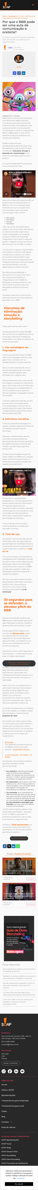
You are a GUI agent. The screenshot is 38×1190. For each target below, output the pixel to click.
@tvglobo (9, 742)
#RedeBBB (17, 749)
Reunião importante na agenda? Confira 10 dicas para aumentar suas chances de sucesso (18, 985)
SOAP (10, 47)
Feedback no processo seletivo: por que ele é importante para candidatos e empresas (19, 977)
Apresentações (8, 1095)
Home (4, 16)
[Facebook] (19, 73)
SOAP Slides (6, 1148)
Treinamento (12, 16)
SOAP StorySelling (8, 1155)
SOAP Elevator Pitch (9, 1152)
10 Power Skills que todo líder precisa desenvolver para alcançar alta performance (19, 993)
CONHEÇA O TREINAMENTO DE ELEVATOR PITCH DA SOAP (19, 663)
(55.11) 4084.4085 (8, 1042)
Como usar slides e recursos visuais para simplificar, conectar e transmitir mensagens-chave (18, 1001)
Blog (3, 1117)
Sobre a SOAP (7, 1090)
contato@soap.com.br (10, 1044)
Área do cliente (8, 1127)
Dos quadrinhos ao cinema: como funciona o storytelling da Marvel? (19, 970)
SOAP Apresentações (10, 1140)
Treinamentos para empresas (15, 1101)
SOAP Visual (6, 1144)
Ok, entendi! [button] (19, 1184)
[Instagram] (14, 73)
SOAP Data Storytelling (10, 1159)
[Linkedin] (23, 73)
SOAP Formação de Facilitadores (14, 1163)
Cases (4, 1111)
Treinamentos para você (12, 1106)
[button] (33, 5)
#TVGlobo (26, 749)
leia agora (30, 879)
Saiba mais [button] (21, 1178)
